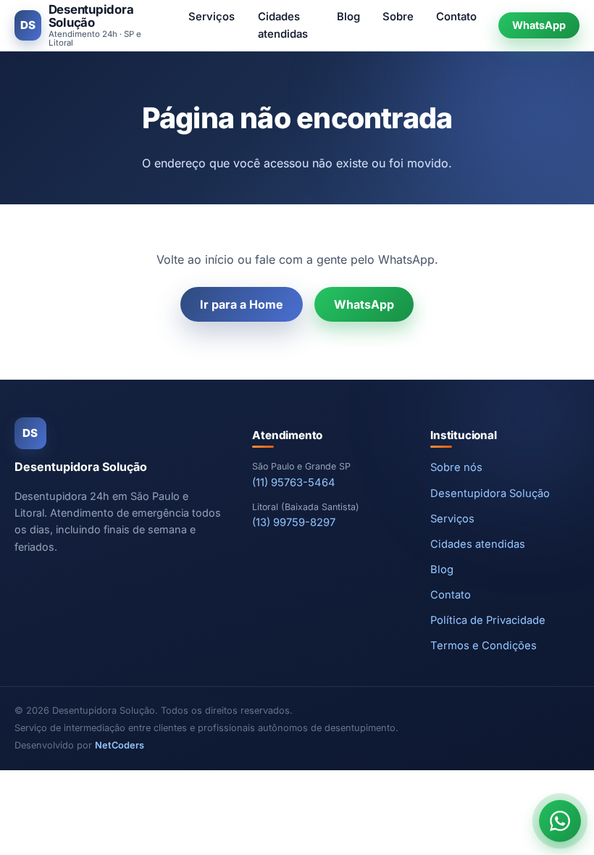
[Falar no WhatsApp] (560, 821)
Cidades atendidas (283, 25)
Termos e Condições (483, 645)
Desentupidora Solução (490, 493)
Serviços (211, 16)
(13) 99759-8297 (293, 522)
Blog (348, 16)
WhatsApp (539, 25)
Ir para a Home (241, 304)
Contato (456, 16)
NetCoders (119, 745)
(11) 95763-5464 (293, 482)
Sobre (398, 16)
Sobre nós (456, 467)
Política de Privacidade (487, 620)
